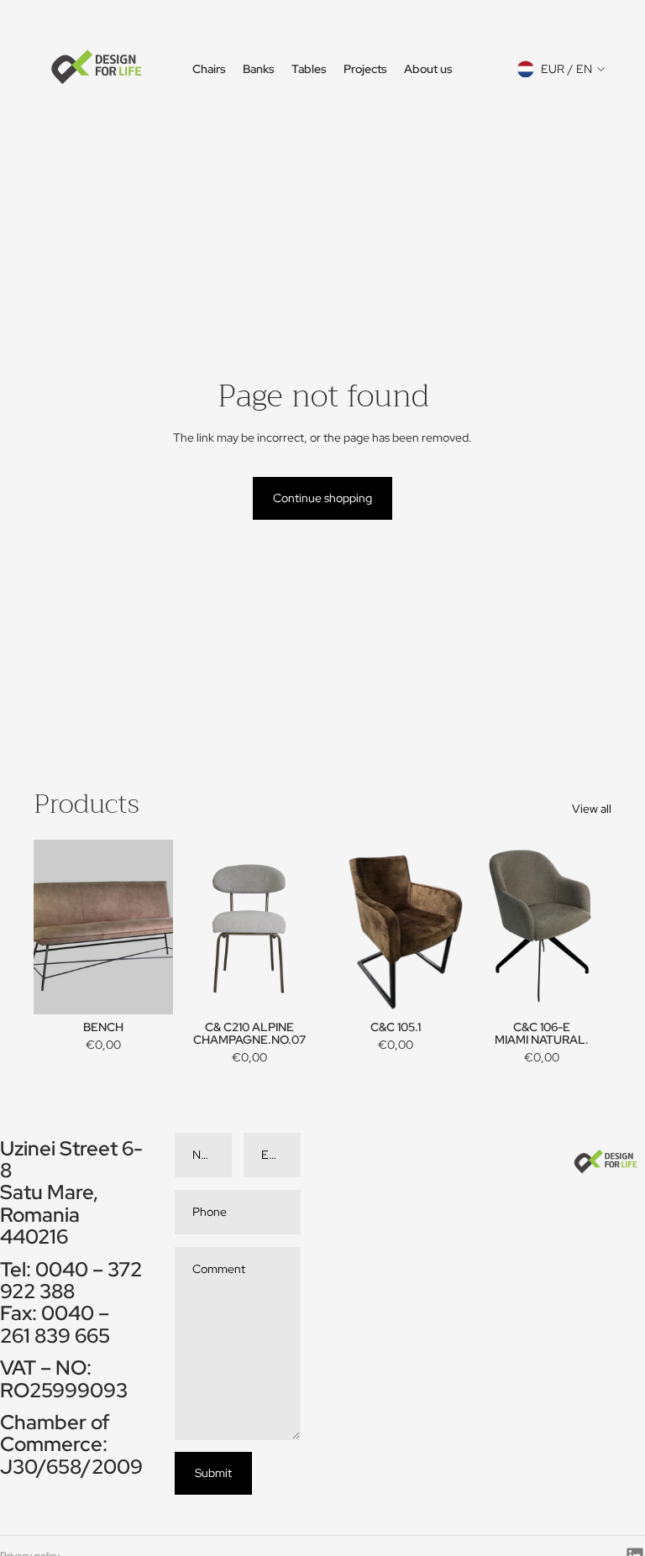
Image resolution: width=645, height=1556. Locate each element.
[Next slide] (306, 927)
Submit (213, 1472)
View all (591, 808)
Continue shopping (322, 498)
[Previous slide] (193, 927)
